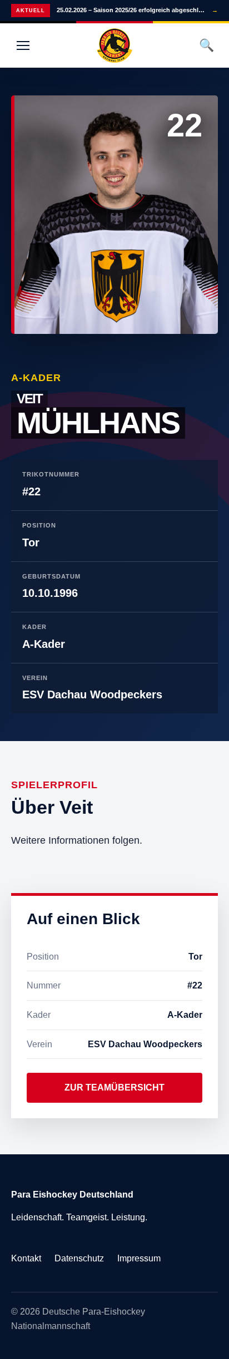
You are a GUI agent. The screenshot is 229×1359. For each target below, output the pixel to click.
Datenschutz (79, 1258)
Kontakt (26, 1258)
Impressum (139, 1258)
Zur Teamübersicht (114, 1087)
